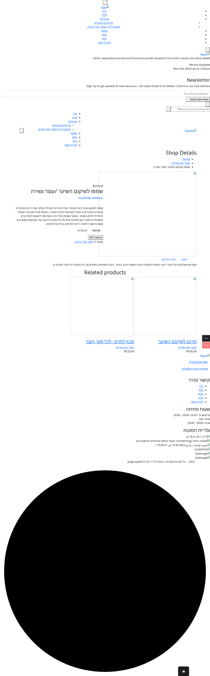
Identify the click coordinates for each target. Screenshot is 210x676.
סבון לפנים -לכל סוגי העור (110, 341)
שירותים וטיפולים (103, 23)
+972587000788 (198, 362)
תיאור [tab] (184, 259)
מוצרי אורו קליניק (181, 163)
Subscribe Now (199, 99)
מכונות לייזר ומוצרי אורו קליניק (103, 27)
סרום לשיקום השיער (177, 341)
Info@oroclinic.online (195, 369)
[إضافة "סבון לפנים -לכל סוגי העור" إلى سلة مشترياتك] (131, 337)
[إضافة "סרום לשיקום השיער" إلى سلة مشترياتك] (194, 337)
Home (186, 159)
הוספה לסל (95, 237)
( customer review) (90, 197)
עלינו (104, 15)
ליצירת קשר (104, 42)
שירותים (104, 19)
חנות (104, 35)
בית (104, 11)
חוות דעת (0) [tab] (169, 259)
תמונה (104, 31)
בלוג (104, 38)
